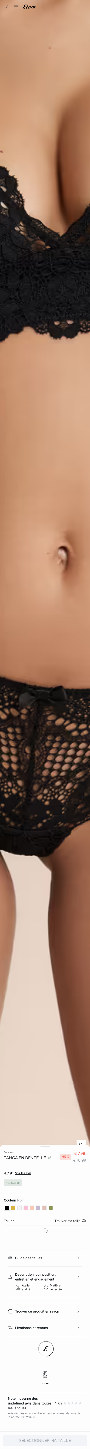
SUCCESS (8, 1152)
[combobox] (45, 1230)
